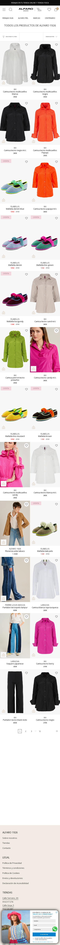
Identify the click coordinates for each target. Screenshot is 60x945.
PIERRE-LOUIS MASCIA (15, 605)
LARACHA (45, 605)
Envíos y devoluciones (12, 878)
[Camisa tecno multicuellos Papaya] (45, 122)
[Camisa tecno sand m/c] (45, 293)
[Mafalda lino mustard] (15, 408)
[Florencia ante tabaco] (15, 523)
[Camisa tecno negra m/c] (15, 122)
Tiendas (6, 843)
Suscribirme (44, 934)
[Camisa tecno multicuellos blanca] (15, 63)
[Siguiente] (51, 731)
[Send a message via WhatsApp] (54, 929)
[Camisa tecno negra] (45, 692)
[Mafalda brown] (45, 408)
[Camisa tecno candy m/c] (45, 349)
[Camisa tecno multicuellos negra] (45, 63)
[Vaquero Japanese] (15, 635)
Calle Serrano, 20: (10, 898)
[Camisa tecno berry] (45, 635)
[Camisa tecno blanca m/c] (45, 464)
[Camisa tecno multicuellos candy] (15, 464)
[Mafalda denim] (15, 237)
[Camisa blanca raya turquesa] (45, 579)
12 (40, 731)
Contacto (6, 848)
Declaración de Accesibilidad (15, 883)
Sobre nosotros (9, 838)
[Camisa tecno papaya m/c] (45, 181)
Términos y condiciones (13, 868)
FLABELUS (15, 206)
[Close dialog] (56, 912)
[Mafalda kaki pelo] (45, 523)
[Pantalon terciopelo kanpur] (15, 579)
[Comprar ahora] (3, 83)
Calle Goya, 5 (8, 905)
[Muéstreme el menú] (4, 9)
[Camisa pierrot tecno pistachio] (15, 349)
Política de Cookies (11, 873)
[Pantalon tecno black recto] (15, 692)
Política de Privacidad (12, 863)
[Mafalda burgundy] (15, 293)
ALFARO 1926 (15, 549)
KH (15, 89)
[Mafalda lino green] (45, 237)
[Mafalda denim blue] (15, 181)
